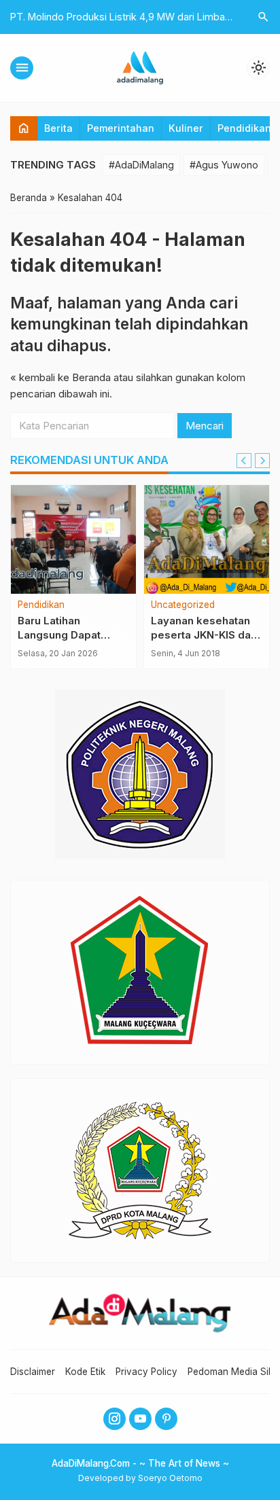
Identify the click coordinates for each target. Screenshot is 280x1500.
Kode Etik (85, 1371)
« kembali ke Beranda (60, 377)
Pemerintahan (120, 128)
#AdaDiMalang (141, 165)
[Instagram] (114, 1419)
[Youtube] (140, 1419)
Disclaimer (32, 1371)
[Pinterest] (166, 1419)
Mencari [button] (205, 425)
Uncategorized (183, 605)
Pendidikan (244, 128)
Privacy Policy (146, 1371)
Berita (58, 128)
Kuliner (186, 128)
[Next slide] (262, 460)
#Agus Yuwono (224, 165)
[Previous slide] (244, 460)
